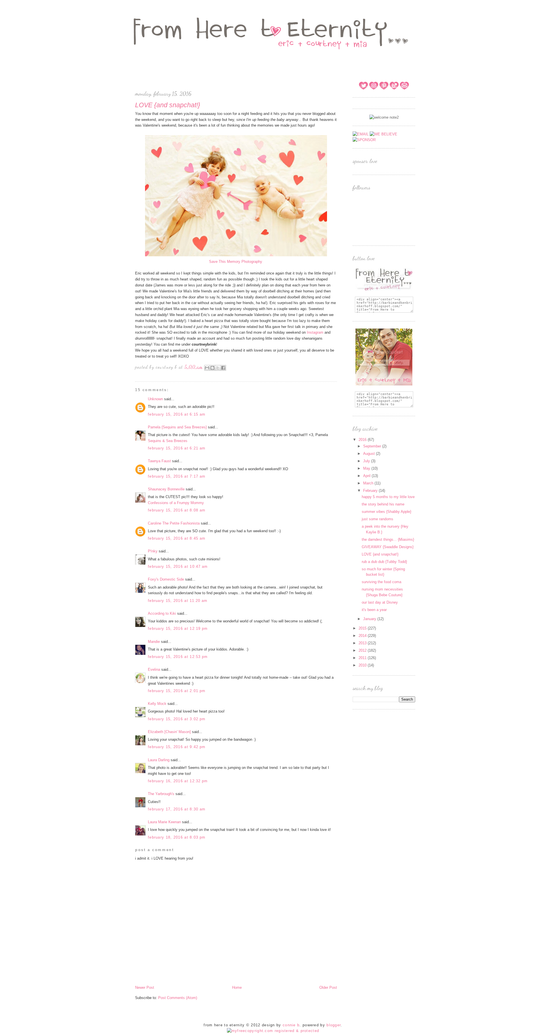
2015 (363, 628)
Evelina (154, 669)
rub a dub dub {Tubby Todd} (384, 562)
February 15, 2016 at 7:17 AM (176, 476)
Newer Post (144, 987)
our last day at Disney (380, 602)
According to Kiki (162, 613)
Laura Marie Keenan (164, 822)
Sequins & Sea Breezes (167, 441)
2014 (363, 635)
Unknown (155, 399)
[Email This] (207, 368)
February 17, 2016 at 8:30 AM (176, 809)
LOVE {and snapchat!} (380, 554)
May (367, 468)
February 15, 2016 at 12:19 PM (178, 628)
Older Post (328, 987)
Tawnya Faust (159, 461)
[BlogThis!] (212, 368)
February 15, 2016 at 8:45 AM (176, 538)
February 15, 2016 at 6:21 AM (176, 448)
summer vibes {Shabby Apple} (386, 511)
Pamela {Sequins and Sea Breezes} (177, 427)
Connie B (291, 1025)
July (367, 461)
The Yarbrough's (161, 794)
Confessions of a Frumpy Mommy (176, 503)
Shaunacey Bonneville (166, 489)
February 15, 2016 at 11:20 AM (178, 600)
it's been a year (374, 610)
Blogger (333, 1025)
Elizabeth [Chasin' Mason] (169, 732)
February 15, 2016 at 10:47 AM (178, 566)
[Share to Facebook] (223, 368)
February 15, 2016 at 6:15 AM (176, 414)
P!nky (153, 551)
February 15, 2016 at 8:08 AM (176, 510)
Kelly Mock (157, 703)
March (369, 483)
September (372, 446)
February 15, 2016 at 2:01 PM (176, 691)
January (370, 619)
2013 (363, 643)
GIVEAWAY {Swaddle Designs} (387, 547)
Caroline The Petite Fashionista (174, 523)
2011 (363, 658)
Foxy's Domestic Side (166, 579)
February (371, 490)
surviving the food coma (381, 582)
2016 (363, 439)
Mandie (154, 641)
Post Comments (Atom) (177, 998)
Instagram (315, 332)
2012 (363, 650)
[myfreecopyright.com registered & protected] (273, 1031)
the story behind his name (383, 504)
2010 (363, 665)
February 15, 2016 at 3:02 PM (176, 719)
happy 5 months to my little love (388, 497)
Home (237, 987)
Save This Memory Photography (236, 261)
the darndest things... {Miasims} (388, 539)
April (367, 476)
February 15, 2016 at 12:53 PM (178, 657)
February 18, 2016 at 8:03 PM (176, 837)
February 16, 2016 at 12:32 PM (178, 781)
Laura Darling (158, 760)
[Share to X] (218, 368)
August (369, 453)
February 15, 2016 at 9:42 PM (176, 747)
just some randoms (377, 519)
